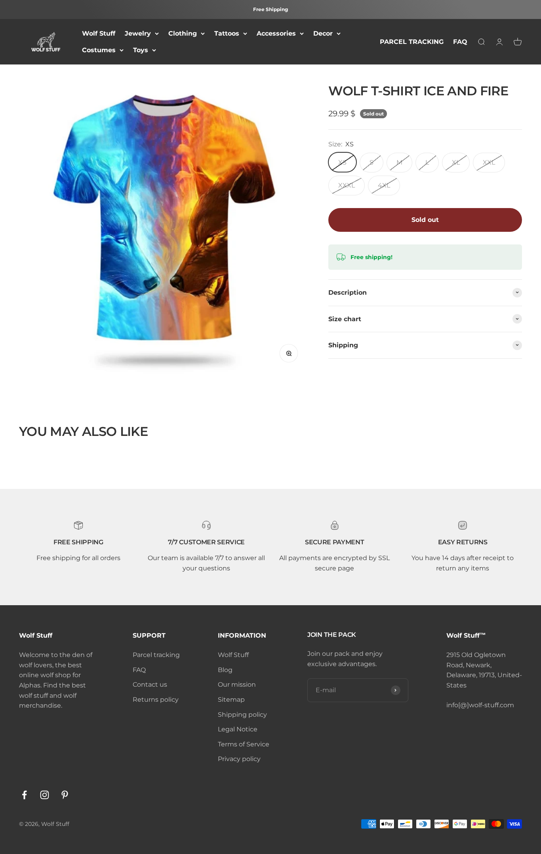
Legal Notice (237, 729)
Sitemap (231, 699)
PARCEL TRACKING (412, 41)
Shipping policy (242, 714)
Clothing (182, 33)
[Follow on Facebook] (24, 795)
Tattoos (226, 33)
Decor (323, 33)
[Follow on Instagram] (44, 795)
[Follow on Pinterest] (64, 795)
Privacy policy (239, 759)
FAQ (460, 41)
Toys (140, 50)
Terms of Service (243, 744)
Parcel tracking (156, 655)
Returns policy (156, 699)
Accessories (276, 33)
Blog (225, 670)
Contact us (150, 684)
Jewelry (138, 33)
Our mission (237, 684)
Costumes (99, 50)
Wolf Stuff (98, 33)
